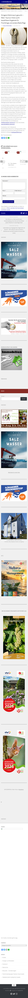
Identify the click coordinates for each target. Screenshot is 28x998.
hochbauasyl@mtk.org (16, 132)
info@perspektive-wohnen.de (8, 122)
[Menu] (26, 2)
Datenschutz (5, 967)
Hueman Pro (20, 990)
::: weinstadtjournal (6, 2)
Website (4, 195)
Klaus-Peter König (7, 25)
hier (16, 938)
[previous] (1, 161)
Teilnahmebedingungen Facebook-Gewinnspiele (13, 974)
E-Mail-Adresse (18, 190)
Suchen (2, 396)
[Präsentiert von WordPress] (10, 990)
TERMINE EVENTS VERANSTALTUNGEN (11, 977)
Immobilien (4, 11)
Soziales (20, 11)
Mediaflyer (21, 789)
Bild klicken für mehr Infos (14, 472)
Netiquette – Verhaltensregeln (9, 970)
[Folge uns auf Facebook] (21, 213)
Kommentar (5, 180)
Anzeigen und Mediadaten (8, 960)
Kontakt (4, 957)
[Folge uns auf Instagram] (26, 213)
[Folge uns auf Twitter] (24, 213)
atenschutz (4, 378)
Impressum (5, 964)
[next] (26, 161)
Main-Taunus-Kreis (12, 11)
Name (4, 190)
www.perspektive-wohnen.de (8, 124)
